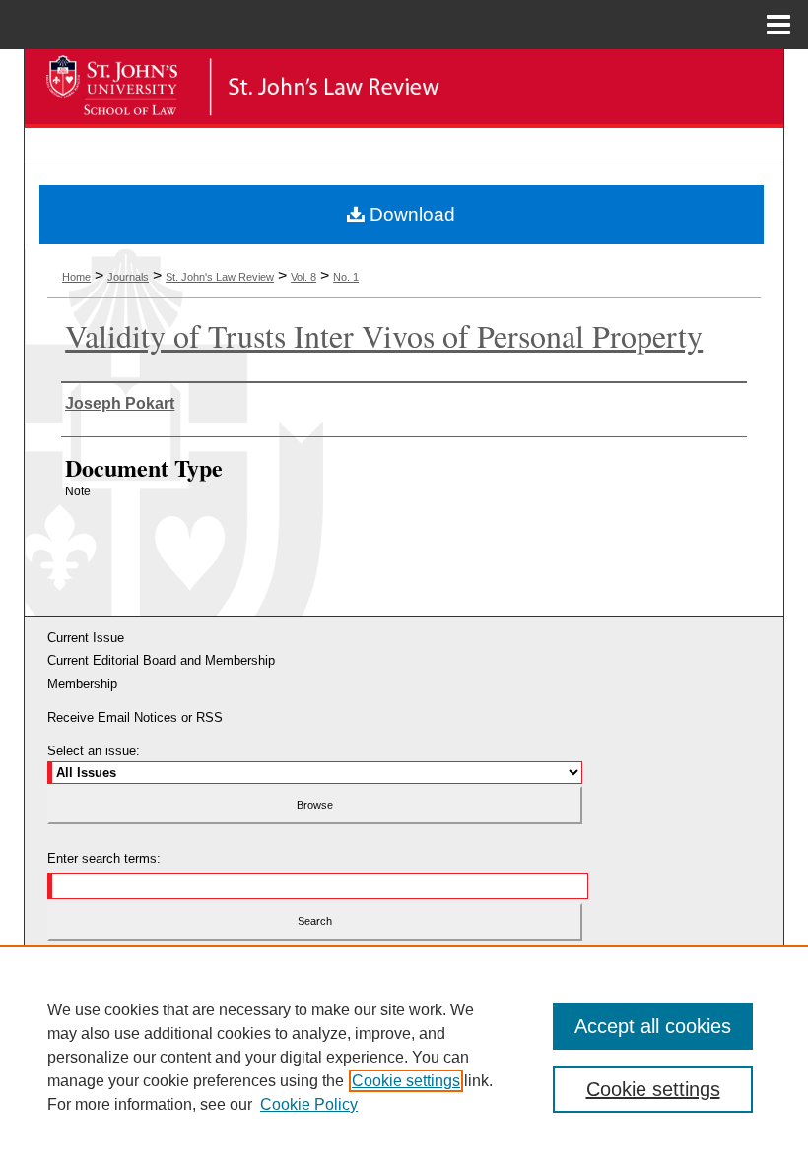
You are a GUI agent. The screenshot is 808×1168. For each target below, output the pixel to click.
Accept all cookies (652, 1026)
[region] (404, 1056)
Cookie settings (406, 1080)
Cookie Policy (309, 1104)
